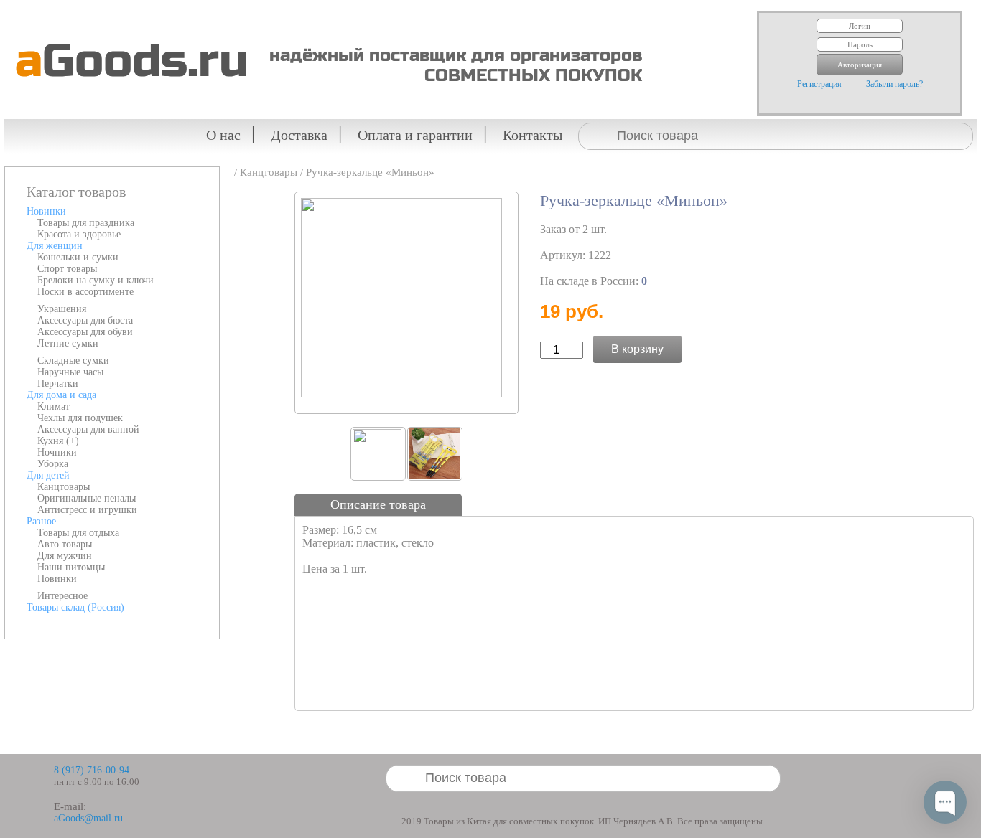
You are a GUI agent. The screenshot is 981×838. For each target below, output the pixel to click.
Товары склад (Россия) (75, 607)
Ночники (57, 452)
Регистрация (819, 84)
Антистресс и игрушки (87, 509)
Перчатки (57, 383)
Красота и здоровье (79, 234)
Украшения (61, 308)
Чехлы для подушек (80, 418)
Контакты (532, 135)
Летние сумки (67, 343)
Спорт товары (67, 268)
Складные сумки (73, 360)
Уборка (52, 463)
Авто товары (64, 544)
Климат (53, 406)
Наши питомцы (71, 567)
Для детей (48, 475)
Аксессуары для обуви (85, 331)
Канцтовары (63, 486)
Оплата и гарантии (415, 135)
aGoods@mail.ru (88, 818)
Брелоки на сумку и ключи (95, 280)
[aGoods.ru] (126, 11)
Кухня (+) (58, 441)
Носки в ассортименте (85, 291)
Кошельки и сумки (77, 257)
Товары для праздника (85, 222)
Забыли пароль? (894, 84)
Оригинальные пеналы (86, 498)
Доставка (299, 135)
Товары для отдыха (78, 532)
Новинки (46, 211)
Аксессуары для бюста (85, 320)
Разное (41, 521)
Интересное (62, 595)
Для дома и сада (61, 395)
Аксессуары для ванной (88, 429)
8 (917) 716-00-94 (91, 770)
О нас (223, 135)
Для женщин (55, 245)
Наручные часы (70, 372)
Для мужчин (64, 555)
